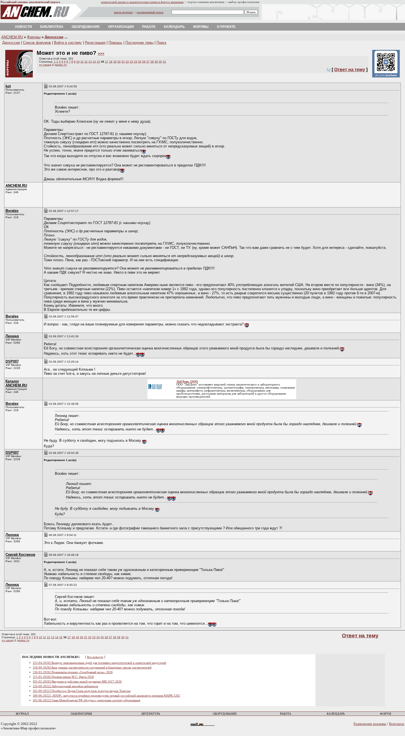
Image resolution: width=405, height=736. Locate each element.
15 (98, 61)
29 (156, 61)
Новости (23, 27)
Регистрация (95, 43)
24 (135, 61)
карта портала (123, 12)
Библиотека (51, 27)
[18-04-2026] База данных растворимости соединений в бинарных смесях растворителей (92, 667)
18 (110, 61)
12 (86, 61)
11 (81, 61)
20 (119, 61)
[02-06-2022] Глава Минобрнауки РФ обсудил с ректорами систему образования (86, 700)
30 (160, 61)
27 (148, 61)
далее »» (61, 64)
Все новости (95, 657)
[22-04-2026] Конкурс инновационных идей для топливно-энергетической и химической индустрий (99, 662)
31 (164, 61)
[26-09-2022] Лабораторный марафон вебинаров (65, 686)
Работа (149, 27)
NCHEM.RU (12, 37)
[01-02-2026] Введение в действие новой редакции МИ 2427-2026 (77, 681)
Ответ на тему (349, 69)
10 (78, 61)
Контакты (396, 724)
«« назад (45, 64)
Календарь (174, 27)
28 (152, 61)
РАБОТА (285, 713)
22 (127, 61)
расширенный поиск (150, 12)
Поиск (161, 43)
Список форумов (37, 43)
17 (106, 61)
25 (139, 61)
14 (94, 61)
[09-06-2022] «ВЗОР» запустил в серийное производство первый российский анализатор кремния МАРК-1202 (106, 695)
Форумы (201, 27)
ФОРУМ (385, 713)
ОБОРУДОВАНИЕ (225, 713)
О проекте (226, 27)
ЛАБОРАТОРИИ (81, 713)
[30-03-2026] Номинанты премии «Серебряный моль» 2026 (73, 672)
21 (123, 61)
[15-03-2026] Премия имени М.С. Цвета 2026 (63, 676)
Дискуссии (54, 37)
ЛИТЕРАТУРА (150, 713)
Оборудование (86, 27)
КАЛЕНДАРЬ (336, 713)
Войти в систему (68, 43)
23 (131, 61)
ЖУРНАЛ (22, 713)
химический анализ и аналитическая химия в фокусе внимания (142, 2)
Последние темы (139, 43)
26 (143, 61)
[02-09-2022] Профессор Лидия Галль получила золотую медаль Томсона (82, 690)
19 (115, 61)
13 (90, 61)
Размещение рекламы (369, 724)
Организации (121, 27)
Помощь (115, 43)
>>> (101, 54)
